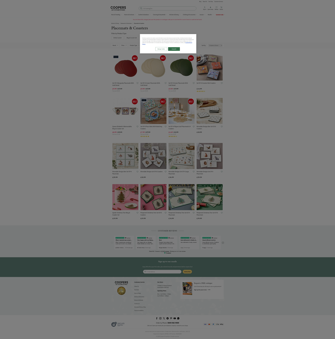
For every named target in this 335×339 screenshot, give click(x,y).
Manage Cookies (161, 49)
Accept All (174, 49)
